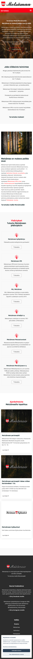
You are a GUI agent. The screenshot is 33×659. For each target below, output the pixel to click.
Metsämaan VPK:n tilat (14, 181)
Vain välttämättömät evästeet (16, 654)
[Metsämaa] (16, 4)
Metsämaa (16, 627)
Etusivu (16, 624)
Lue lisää (5, 450)
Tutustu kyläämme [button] (16, 49)
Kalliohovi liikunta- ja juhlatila (15, 173)
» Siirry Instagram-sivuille (16, 610)
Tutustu (16, 247)
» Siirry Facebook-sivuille (16, 596)
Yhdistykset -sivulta (12, 200)
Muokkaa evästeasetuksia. (10, 646)
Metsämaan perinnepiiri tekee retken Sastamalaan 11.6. (16, 482)
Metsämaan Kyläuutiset (11, 527)
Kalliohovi (16, 630)
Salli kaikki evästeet (16, 650)
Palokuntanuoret (9, 183)
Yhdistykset (16, 634)
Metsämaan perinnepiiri (11, 435)
